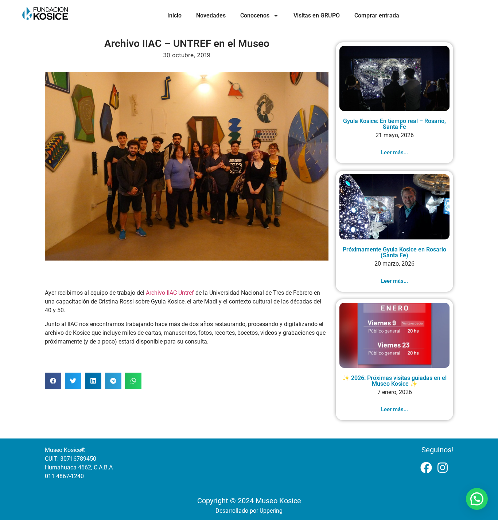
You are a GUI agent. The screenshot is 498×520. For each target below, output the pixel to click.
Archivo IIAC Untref (170, 292)
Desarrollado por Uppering (249, 510)
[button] (53, 381)
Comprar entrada (376, 15)
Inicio (174, 15)
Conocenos (254, 15)
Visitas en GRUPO (316, 15)
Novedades (211, 15)
